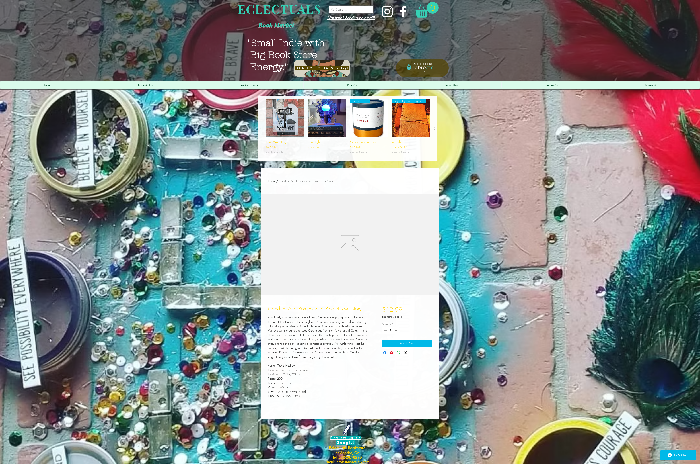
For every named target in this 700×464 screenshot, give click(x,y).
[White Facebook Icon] (403, 11)
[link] (427, 10)
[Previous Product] (260, 128)
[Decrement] (385, 330)
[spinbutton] (390, 330)
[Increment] (396, 330)
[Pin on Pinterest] (391, 353)
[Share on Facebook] (384, 353)
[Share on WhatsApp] (398, 353)
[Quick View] (285, 118)
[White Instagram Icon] (387, 11)
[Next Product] (435, 128)
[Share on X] (405, 353)
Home (271, 181)
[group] (347, 128)
